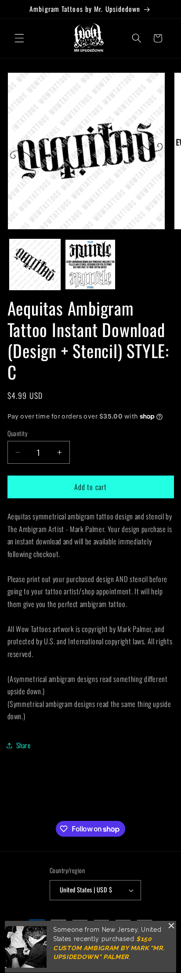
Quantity (17, 433)
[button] (19, 38)
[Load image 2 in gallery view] (90, 264)
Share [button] (23, 745)
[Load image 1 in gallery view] (35, 264)
